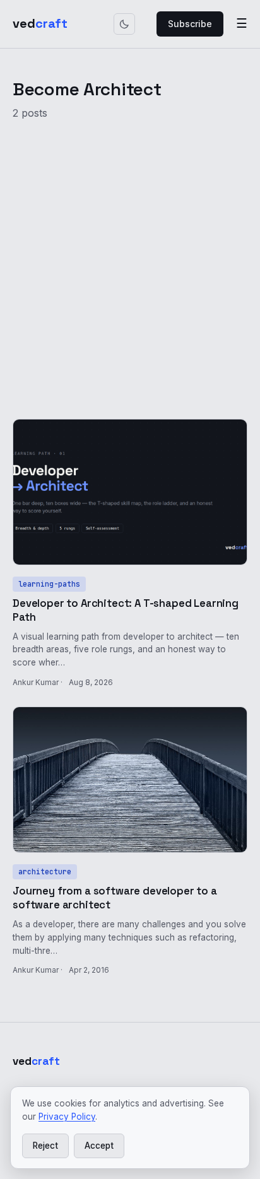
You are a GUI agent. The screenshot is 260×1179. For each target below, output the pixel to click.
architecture (44, 871)
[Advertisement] (130, 262)
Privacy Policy (66, 1117)
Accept (99, 1146)
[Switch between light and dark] (124, 24)
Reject (45, 1146)
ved (40, 23)
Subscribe (190, 23)
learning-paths (49, 584)
